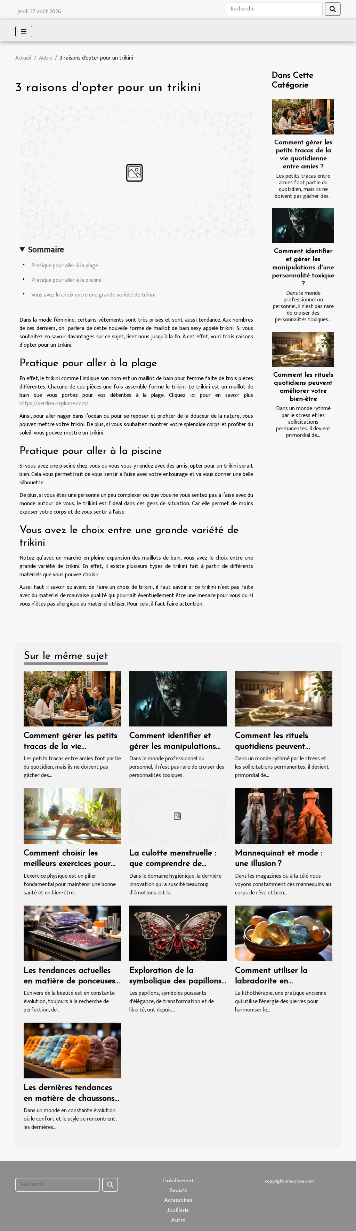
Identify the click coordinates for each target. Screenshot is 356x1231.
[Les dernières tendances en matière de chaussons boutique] (72, 1050)
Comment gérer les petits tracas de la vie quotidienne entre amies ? (72, 746)
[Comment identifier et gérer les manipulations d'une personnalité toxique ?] (303, 226)
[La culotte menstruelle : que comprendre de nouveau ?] (178, 816)
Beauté (178, 1190)
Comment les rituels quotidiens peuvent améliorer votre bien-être (281, 746)
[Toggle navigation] (23, 31)
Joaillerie (178, 1210)
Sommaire (46, 250)
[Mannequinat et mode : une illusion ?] (283, 816)
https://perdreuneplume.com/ (53, 403)
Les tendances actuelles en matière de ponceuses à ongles (69, 981)
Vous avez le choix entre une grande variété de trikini (93, 295)
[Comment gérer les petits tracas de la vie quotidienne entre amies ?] (303, 116)
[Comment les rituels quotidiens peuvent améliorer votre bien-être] (303, 349)
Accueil (23, 58)
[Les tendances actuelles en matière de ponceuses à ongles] (72, 933)
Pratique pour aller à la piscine (66, 280)
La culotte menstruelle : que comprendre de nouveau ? (172, 864)
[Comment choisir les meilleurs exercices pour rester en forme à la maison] (72, 816)
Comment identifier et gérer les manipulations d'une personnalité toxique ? (303, 267)
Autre (45, 58)
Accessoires (178, 1200)
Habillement (178, 1181)
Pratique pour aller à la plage (64, 265)
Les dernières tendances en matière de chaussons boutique (69, 1098)
